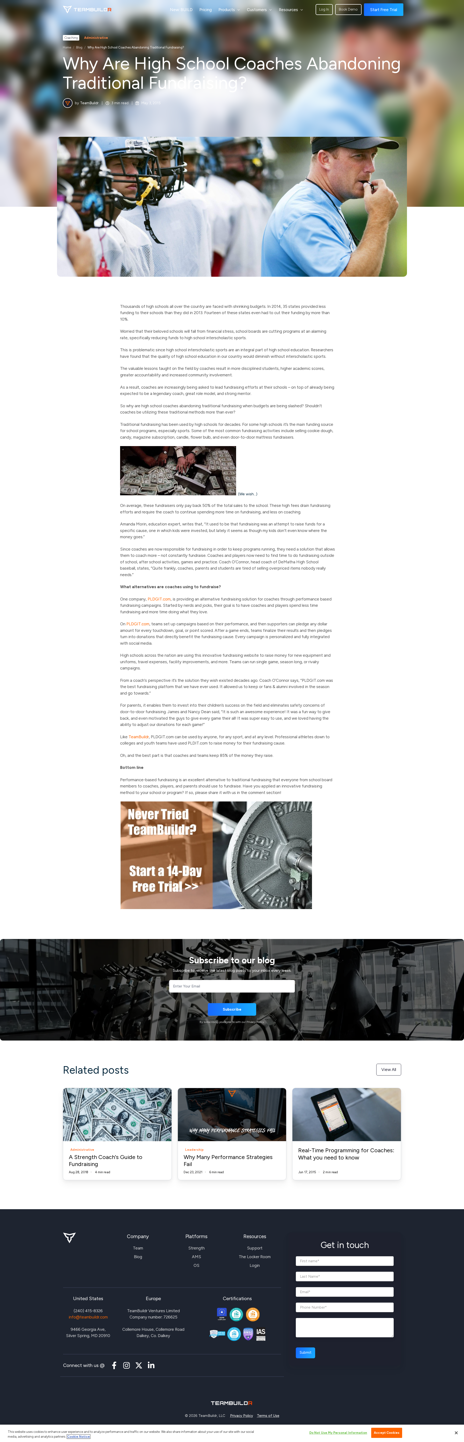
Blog (79, 47)
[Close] (456, 1433)
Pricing (205, 9)
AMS (196, 1256)
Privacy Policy (241, 1416)
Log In (324, 9)
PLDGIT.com (159, 599)
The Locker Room (255, 1256)
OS (196, 1265)
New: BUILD (181, 9)
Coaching (71, 38)
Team (138, 1248)
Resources (288, 9)
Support (254, 1248)
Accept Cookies (386, 1433)
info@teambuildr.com (88, 1317)
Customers (257, 9)
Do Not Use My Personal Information (338, 1433)
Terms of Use (268, 1416)
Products (226, 9)
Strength (196, 1248)
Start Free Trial (383, 9)
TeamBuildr (89, 103)
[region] (232, 1433)
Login (255, 1265)
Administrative (96, 38)
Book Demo (348, 9)
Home (67, 47)
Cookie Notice (78, 1436)
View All (388, 1069)
